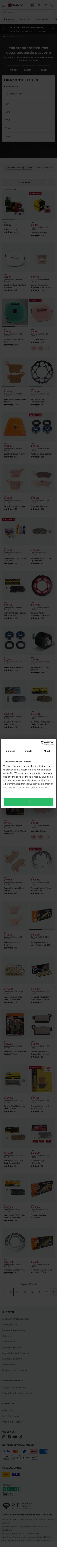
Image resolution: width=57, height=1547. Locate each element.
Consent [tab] (10, 751)
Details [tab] (28, 751)
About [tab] (47, 751)
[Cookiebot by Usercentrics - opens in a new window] (41, 743)
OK (28, 801)
